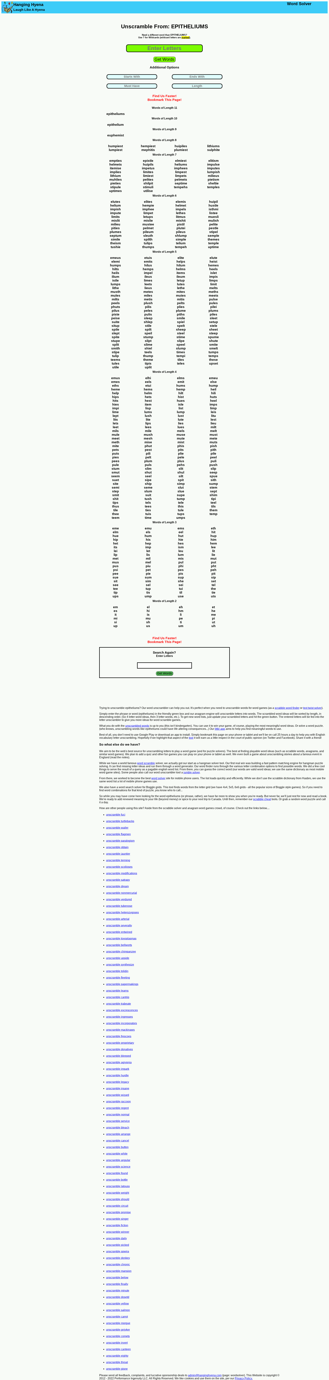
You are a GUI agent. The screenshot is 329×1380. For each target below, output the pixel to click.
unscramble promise (118, 1212)
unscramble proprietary (120, 1042)
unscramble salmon (118, 1310)
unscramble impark (117, 1068)
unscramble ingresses (119, 1016)
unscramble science (118, 1166)
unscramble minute (117, 1290)
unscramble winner (117, 1231)
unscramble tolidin (117, 971)
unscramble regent (117, 1108)
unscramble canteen (118, 1349)
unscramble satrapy (118, 879)
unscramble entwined (119, 932)
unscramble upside (117, 958)
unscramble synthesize (120, 964)
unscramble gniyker (118, 1329)
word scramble (146, 763)
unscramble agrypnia (119, 1062)
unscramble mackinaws (120, 1029)
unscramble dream (117, 886)
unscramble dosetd (117, 1297)
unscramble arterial (117, 918)
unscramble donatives (119, 1049)
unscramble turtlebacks (120, 821)
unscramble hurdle (117, 1075)
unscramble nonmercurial (121, 892)
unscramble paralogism (120, 840)
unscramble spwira (117, 1251)
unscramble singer (117, 1218)
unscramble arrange (118, 1134)
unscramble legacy (117, 1081)
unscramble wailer (117, 827)
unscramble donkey (118, 1257)
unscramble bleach (117, 1127)
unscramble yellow (117, 1303)
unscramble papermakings (122, 984)
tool (191, 737)
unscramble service (118, 1121)
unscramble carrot (117, 1316)
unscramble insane (117, 1088)
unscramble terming (118, 860)
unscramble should (117, 1199)
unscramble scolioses (119, 866)
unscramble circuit (117, 1205)
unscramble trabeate (118, 1003)
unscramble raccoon (118, 1101)
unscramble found (117, 1173)
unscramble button (117, 1147)
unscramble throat (117, 1362)
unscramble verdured (119, 899)
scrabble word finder (287, 707)
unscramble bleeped (118, 1055)
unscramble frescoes (118, 1036)
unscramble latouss (118, 1186)
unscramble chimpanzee (121, 951)
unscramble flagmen (118, 834)
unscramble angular (118, 1160)
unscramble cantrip (117, 997)
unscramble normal (117, 1114)
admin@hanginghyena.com (205, 1375)
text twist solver (312, 707)
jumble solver (192, 772)
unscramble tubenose (119, 905)
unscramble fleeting (118, 977)
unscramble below (117, 1277)
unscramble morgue (118, 1323)
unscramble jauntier (118, 853)
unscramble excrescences (122, 1010)
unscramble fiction (117, 1225)
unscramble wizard (117, 1095)
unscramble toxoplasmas (121, 938)
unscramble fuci (115, 814)
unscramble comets (118, 1336)
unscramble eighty (117, 1355)
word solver (158, 778)
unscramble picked (117, 1244)
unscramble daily (116, 1238)
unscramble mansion (118, 1271)
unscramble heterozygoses (122, 912)
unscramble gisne (117, 1368)
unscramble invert (117, 1342)
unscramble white (116, 1153)
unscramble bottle (117, 1179)
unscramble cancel (117, 1140)
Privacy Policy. (244, 1378)
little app (220, 728)
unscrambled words (137, 725)
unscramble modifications (121, 873)
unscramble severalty (119, 925)
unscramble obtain (117, 847)
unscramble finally (117, 1284)
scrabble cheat (262, 799)
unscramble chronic (118, 1264)
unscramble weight (117, 1192)
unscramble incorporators (121, 1023)
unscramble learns (117, 990)
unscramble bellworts (119, 945)
